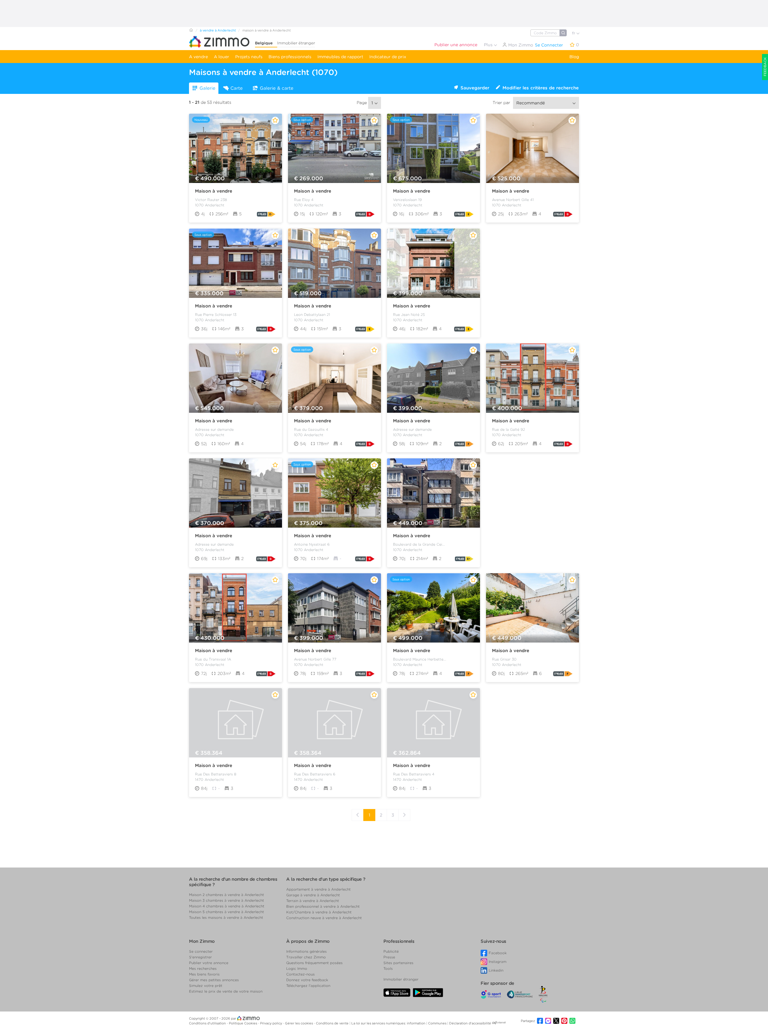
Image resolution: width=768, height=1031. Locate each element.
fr (574, 33)
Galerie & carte (276, 88)
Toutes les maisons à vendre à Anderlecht (226, 917)
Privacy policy (271, 1023)
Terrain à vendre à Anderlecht (312, 900)
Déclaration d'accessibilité (470, 1023)
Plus (489, 44)
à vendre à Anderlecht (218, 30)
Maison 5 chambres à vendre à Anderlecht (226, 912)
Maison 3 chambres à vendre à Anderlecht (226, 900)
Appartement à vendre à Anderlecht (318, 889)
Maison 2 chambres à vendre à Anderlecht (226, 894)
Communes (437, 1023)
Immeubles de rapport (340, 56)
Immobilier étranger (296, 43)
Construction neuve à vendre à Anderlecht (324, 918)
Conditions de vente (333, 1023)
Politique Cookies (243, 1023)
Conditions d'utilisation (208, 1023)
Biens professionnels (289, 56)
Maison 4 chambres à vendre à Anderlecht (226, 906)
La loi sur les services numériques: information (388, 1023)
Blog (574, 56)
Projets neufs (248, 56)
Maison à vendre (213, 191)
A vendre (198, 56)
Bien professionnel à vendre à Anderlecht (323, 906)
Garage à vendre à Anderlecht (313, 895)
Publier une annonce (455, 44)
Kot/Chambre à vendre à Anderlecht (319, 912)
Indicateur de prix (387, 56)
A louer (221, 56)
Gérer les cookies (299, 1023)
